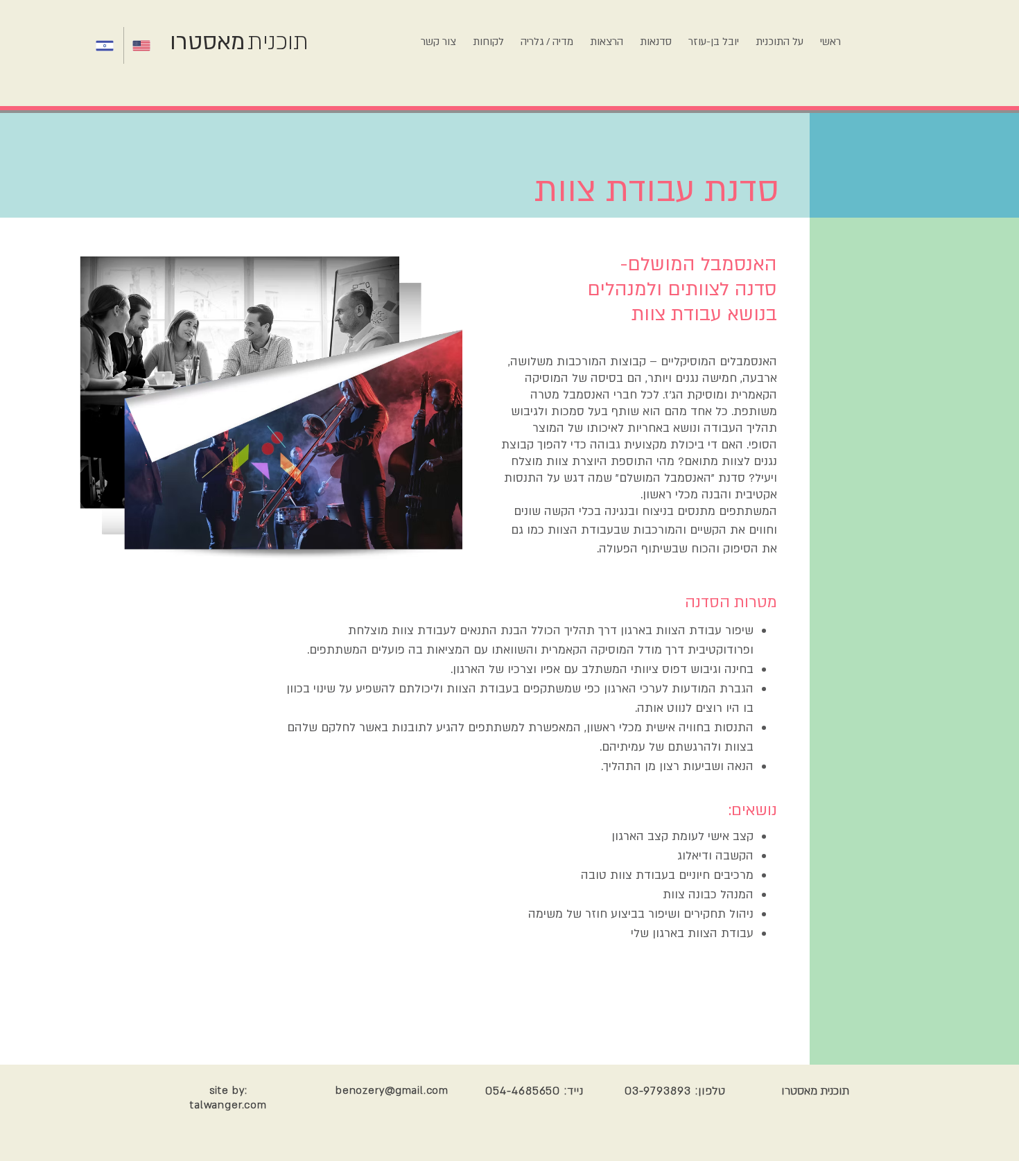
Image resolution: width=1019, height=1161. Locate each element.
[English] (141, 45)
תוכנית (277, 42)
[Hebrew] (105, 45)
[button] (656, 35)
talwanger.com (228, 1105)
